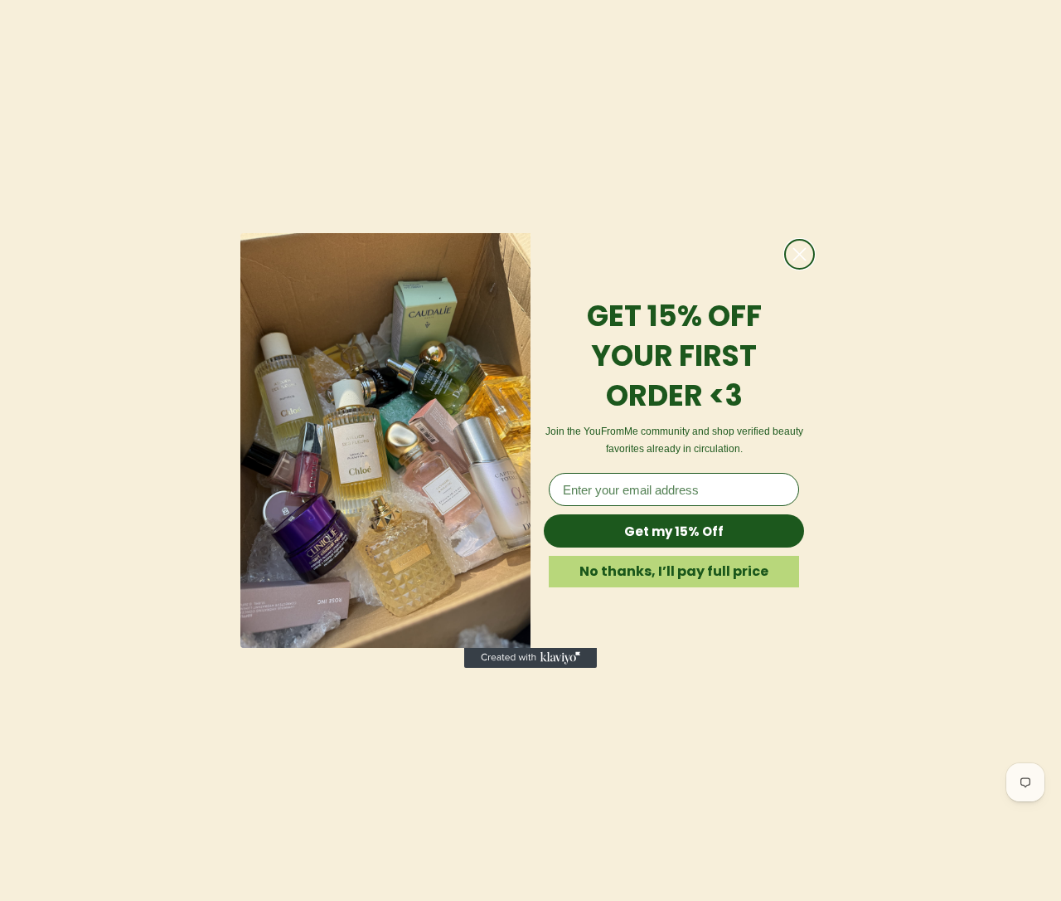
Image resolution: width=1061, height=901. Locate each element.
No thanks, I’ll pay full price (673, 571)
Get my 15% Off (674, 531)
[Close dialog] (799, 254)
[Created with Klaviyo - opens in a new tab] (530, 658)
